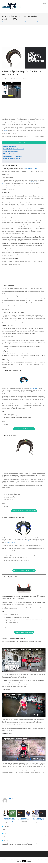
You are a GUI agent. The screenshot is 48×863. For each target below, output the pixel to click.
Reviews (25, 78)
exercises (5, 130)
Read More (28, 861)
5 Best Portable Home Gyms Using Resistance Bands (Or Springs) (9, 820)
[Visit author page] (4, 800)
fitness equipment (33, 388)
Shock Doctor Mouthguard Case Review (24, 819)
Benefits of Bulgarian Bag (9, 146)
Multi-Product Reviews (16, 78)
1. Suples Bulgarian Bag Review (11, 151)
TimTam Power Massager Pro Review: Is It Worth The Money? (39, 820)
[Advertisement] (24, 37)
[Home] (2, 21)
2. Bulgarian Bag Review (9, 153)
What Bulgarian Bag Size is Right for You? (13, 149)
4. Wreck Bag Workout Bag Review (11, 158)
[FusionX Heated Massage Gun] (11, 89)
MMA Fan (6, 78)
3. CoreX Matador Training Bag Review (12, 156)
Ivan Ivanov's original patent (10, 542)
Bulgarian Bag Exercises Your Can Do (12, 161)
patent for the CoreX (29, 540)
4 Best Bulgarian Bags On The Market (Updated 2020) (28, 21)
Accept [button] (23, 861)
